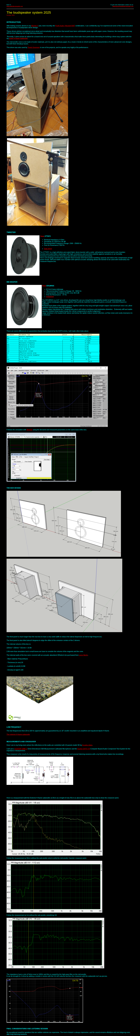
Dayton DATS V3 (83, 749)
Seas (42, 236)
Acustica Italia (87, 745)
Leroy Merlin (83, 655)
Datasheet (50, 296)
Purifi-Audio (65, 26)
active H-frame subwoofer (18, 38)
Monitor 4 (34, 26)
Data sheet (48, 249)
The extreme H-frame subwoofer (18, 734)
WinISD (29, 430)
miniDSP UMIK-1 (21, 749)
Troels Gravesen (34, 47)
